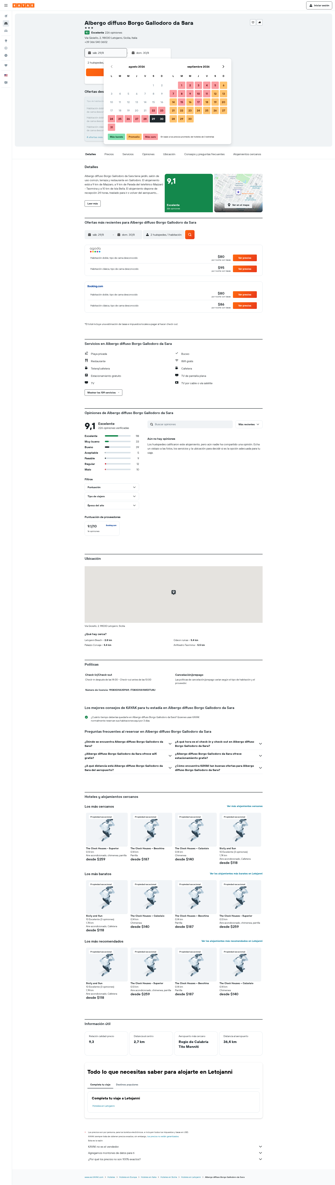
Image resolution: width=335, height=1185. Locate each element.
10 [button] (111, 102)
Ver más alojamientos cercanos (245, 806)
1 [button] (153, 85)
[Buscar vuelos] (5, 16)
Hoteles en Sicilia (169, 1177)
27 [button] (136, 119)
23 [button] (161, 110)
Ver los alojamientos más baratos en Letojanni (236, 873)
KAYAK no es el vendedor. (103, 1146)
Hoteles (111, 1177)
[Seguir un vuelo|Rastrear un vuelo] (5, 48)
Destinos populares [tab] (127, 1084)
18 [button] (120, 110)
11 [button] (120, 102)
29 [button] (153, 119)
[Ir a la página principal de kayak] (23, 5)
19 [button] (128, 110)
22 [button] (153, 110)
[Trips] (5, 65)
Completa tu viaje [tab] (100, 1084)
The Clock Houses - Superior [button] (102, 848)
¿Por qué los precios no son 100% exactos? (114, 1159)
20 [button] (136, 110)
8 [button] (153, 93)
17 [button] (111, 110)
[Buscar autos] (5, 30)
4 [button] (120, 93)
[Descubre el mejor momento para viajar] (5, 55)
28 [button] (145, 119)
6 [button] (136, 93)
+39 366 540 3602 (96, 42)
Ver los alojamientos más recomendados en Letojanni (232, 941)
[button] (6, 5)
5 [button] (128, 93)
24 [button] (111, 119)
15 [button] (153, 102)
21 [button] (145, 110)
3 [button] (111, 93)
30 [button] (161, 119)
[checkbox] (102, 528)
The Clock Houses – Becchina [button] (147, 848)
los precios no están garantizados (163, 1136)
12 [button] (128, 102)
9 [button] (162, 93)
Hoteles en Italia (148, 1177)
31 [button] (111, 127)
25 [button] (119, 119)
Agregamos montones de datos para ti (111, 1153)
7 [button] (145, 93)
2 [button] (162, 85)
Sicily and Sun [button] (227, 848)
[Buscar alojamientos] (5, 23)
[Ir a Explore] (5, 40)
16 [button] (162, 102)
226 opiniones (113, 32)
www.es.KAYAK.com (94, 1177)
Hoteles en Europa (128, 1177)
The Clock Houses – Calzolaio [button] (192, 848)
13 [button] (136, 102)
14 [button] (145, 102)
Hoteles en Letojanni (103, 1105)
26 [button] (128, 119)
